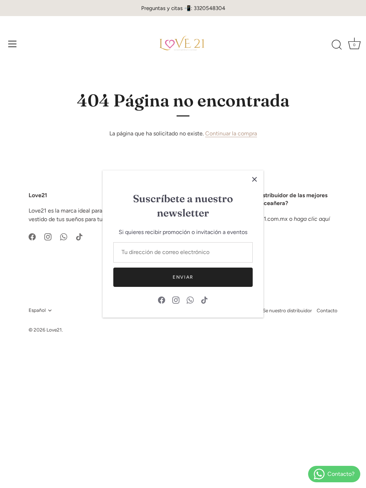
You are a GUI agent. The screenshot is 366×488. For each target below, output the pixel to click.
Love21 (54, 330)
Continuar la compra (231, 133)
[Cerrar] (254, 179)
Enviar (183, 277)
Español (37, 310)
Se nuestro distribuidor (287, 310)
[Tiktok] (204, 299)
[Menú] (12, 44)
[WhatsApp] (190, 299)
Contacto (327, 310)
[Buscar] (337, 45)
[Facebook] (161, 299)
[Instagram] (175, 299)
